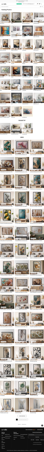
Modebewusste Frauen (34, 395)
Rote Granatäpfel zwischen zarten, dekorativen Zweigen (21, 309)
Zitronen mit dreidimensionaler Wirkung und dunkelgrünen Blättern (6, 223)
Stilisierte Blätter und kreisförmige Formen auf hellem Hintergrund (6, 309)
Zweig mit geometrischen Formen (6, 361)
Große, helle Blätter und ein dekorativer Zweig (36, 154)
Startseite (19, 424)
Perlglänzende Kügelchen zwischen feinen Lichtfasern (21, 292)
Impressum (15, 437)
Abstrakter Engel (18, 412)
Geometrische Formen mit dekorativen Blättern (36, 223)
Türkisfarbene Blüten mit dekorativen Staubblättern (6, 275)
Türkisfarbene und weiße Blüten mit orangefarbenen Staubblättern (36, 189)
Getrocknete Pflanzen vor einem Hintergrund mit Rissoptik (6, 326)
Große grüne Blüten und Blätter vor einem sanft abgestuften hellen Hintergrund (21, 275)
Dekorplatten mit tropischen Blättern (6, 240)
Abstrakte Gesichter (33, 361)
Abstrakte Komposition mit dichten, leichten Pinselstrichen (36, 240)
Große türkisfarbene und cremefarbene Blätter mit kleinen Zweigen (36, 171)
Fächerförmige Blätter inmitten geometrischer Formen (6, 343)
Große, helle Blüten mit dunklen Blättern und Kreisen (36, 292)
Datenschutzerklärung (17, 435)
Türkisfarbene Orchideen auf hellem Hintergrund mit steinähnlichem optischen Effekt (6, 154)
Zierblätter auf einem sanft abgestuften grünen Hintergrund (21, 206)
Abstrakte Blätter (33, 378)
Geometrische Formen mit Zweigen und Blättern (6, 189)
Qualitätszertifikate (8, 436)
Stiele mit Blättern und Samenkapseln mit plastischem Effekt (21, 189)
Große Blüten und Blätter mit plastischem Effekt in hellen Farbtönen (36, 343)
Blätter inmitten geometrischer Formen (36, 257)
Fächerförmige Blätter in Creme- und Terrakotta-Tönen (36, 326)
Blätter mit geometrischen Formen (21, 378)
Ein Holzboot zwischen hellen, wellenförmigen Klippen (21, 326)
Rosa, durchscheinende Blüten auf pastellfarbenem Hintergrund (21, 154)
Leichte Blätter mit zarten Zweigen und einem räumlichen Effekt (6, 257)
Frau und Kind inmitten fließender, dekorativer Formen (36, 275)
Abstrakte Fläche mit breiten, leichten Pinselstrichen (21, 240)
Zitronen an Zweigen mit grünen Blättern (36, 206)
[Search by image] (40, 6)
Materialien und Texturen (3, 438)
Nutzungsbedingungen (23, 434)
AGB (14, 439)
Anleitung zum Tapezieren (3, 447)
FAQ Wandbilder (3, 442)
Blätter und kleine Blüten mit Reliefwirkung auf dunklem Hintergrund (36, 309)
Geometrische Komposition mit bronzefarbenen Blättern (21, 171)
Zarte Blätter (2, 395)
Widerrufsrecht (7, 434)
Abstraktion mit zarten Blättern (20, 395)
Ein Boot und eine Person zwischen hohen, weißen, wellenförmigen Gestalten (21, 343)
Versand (3, 444)
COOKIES (22, 436)
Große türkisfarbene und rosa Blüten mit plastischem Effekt (6, 292)
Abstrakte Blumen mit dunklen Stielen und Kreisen (21, 257)
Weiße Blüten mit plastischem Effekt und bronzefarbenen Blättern (6, 171)
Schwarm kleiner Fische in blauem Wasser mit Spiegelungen (21, 223)
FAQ (2, 435)
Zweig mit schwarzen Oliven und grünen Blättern (6, 206)
